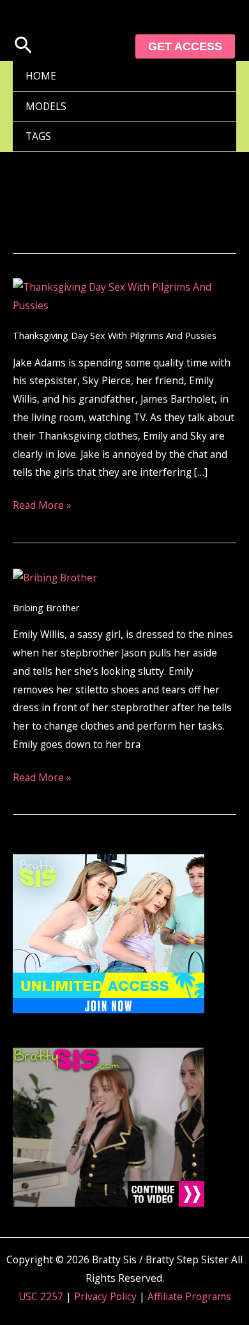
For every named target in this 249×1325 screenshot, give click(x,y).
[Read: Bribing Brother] (55, 576)
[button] (23, 46)
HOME (41, 76)
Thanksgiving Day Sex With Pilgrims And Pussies (114, 335)
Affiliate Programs (189, 1296)
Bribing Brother (46, 607)
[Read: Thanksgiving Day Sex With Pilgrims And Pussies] (124, 295)
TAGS (38, 136)
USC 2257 (41, 1296)
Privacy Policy (105, 1296)
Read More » (42, 504)
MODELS (46, 106)
